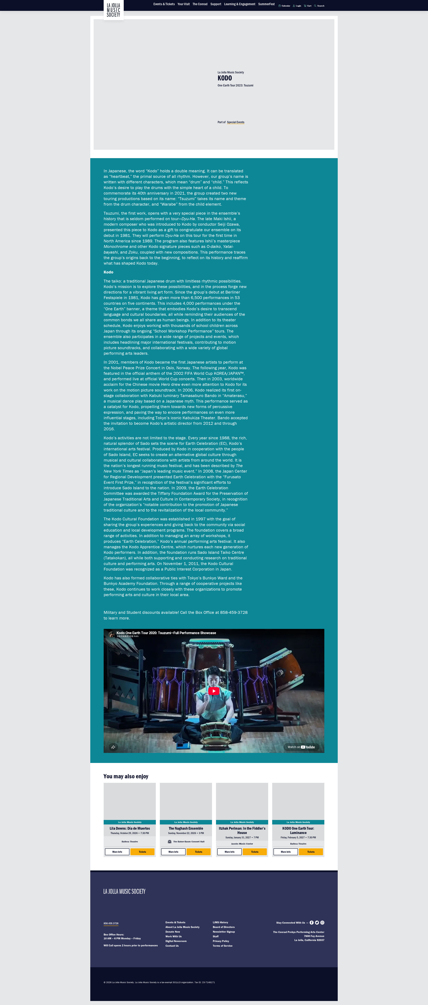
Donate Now (173, 931)
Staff (216, 936)
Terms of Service (223, 945)
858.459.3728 (111, 923)
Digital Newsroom (176, 941)
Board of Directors (224, 927)
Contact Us (172, 945)
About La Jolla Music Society (182, 927)
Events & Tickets (175, 922)
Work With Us (174, 936)
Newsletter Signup (224, 931)
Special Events (235, 122)
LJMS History (220, 922)
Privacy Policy (221, 941)
